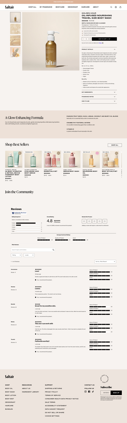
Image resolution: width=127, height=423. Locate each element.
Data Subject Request (55, 409)
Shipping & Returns (53, 388)
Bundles (9, 409)
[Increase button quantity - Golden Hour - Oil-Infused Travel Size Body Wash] (89, 39)
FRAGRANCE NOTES (88, 96)
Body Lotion (10, 395)
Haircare (9, 405)
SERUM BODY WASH (71, 171)
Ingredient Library (30, 392)
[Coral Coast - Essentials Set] (52, 159)
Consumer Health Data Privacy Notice (61, 399)
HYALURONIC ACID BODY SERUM (32, 172)
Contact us (89, 385)
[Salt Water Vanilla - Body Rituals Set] (110, 159)
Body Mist (9, 399)
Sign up (116, 393)
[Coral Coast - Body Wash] (72, 159)
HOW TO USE (85, 101)
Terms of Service (53, 395)
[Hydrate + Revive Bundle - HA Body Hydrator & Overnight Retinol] (13, 159)
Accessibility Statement (56, 405)
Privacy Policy (51, 392)
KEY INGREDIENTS (87, 92)
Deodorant (10, 402)
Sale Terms (50, 402)
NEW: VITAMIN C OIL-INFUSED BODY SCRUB (63, 2)
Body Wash (10, 392)
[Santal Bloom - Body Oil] (91, 159)
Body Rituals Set (109, 171)
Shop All (114, 145)
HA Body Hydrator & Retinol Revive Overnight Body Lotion (13, 173)
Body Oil (9, 388)
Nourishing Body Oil (90, 172)
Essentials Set (50, 171)
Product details (87, 49)
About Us (26, 388)
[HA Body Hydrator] (33, 159)
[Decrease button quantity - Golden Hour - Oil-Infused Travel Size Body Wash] (83, 39)
